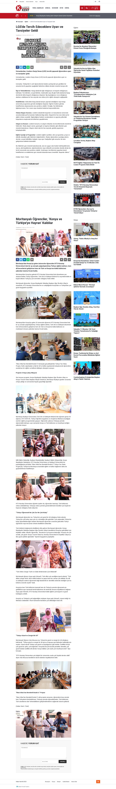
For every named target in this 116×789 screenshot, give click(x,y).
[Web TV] (95, 1)
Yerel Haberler (38, 8)
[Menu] (82, 8)
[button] (61, 67)
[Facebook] (17, 67)
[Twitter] (21, 67)
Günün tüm (94, 15)
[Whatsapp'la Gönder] (28, 67)
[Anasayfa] (17, 1)
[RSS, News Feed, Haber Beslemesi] (98, 781)
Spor (61, 8)
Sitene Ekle (42, 1)
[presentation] (22, 16)
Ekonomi (55, 8)
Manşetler (22, 1)
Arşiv (36, 1)
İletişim (59, 781)
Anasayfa (47, 781)
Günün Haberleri (29, 1)
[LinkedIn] (24, 67)
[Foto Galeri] (99, 1)
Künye (53, 781)
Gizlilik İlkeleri (66, 781)
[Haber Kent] (22, 8)
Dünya (67, 8)
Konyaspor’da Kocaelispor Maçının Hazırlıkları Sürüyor (51, 15)
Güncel (47, 8)
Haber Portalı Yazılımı (24, 786)
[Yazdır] (32, 67)
